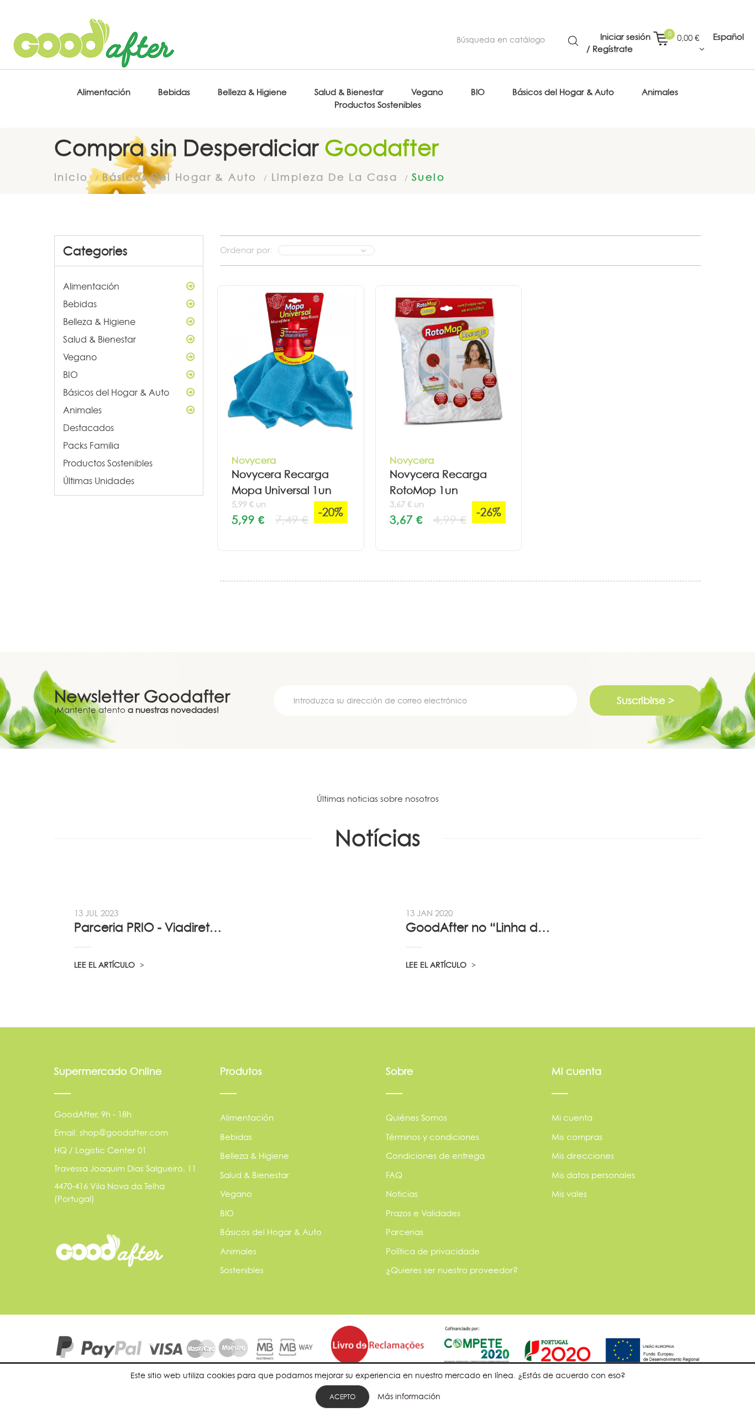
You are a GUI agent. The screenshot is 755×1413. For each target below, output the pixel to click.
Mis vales (569, 1194)
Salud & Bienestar (99, 339)
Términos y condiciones (432, 1137)
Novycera (254, 460)
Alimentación (91, 286)
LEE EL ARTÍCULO (105, 964)
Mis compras (577, 1137)
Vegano (80, 357)
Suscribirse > (645, 700)
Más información (409, 1396)
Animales (82, 410)
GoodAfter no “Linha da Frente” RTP (481, 927)
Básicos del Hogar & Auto (116, 392)
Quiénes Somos (416, 1117)
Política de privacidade (433, 1251)
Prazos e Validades (423, 1213)
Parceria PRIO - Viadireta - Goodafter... (149, 927)
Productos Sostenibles (108, 463)
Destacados (88, 427)
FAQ (394, 1175)
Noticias (402, 1194)
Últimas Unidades (98, 480)
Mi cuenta (572, 1117)
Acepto (342, 1397)
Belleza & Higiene (99, 321)
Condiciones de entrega (435, 1156)
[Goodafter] (94, 43)
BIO (70, 374)
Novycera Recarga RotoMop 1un (438, 482)
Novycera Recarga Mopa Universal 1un (282, 482)
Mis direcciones (583, 1156)
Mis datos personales (593, 1175)
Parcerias (404, 1232)
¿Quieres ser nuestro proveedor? (452, 1270)
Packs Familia (91, 445)
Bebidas (80, 303)
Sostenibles (242, 1270)
